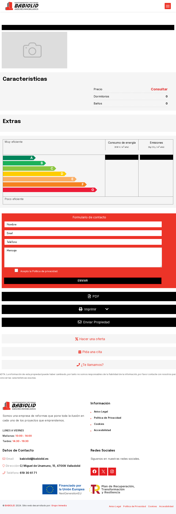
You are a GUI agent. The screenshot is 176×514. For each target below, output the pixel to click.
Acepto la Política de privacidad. (39, 271)
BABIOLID (10, 505)
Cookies (99, 423)
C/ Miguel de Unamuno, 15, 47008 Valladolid (50, 465)
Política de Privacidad (107, 417)
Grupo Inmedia (59, 505)
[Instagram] (112, 472)
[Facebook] (94, 472)
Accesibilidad (102, 430)
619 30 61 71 (28, 472)
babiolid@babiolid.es (34, 458)
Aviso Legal (101, 411)
